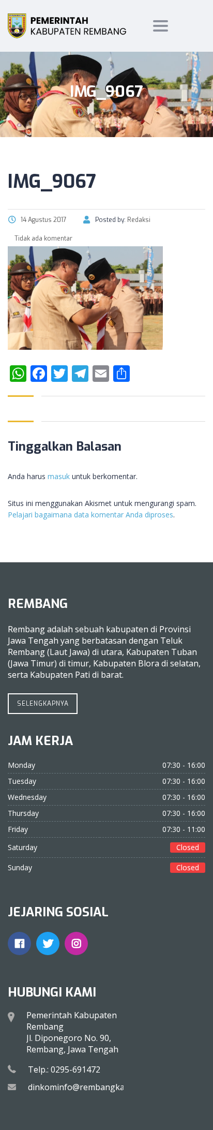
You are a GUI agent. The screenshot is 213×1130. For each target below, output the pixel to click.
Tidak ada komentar (42, 238)
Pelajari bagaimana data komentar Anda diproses (90, 514)
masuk (59, 476)
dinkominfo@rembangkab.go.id (89, 1087)
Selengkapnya (43, 704)
